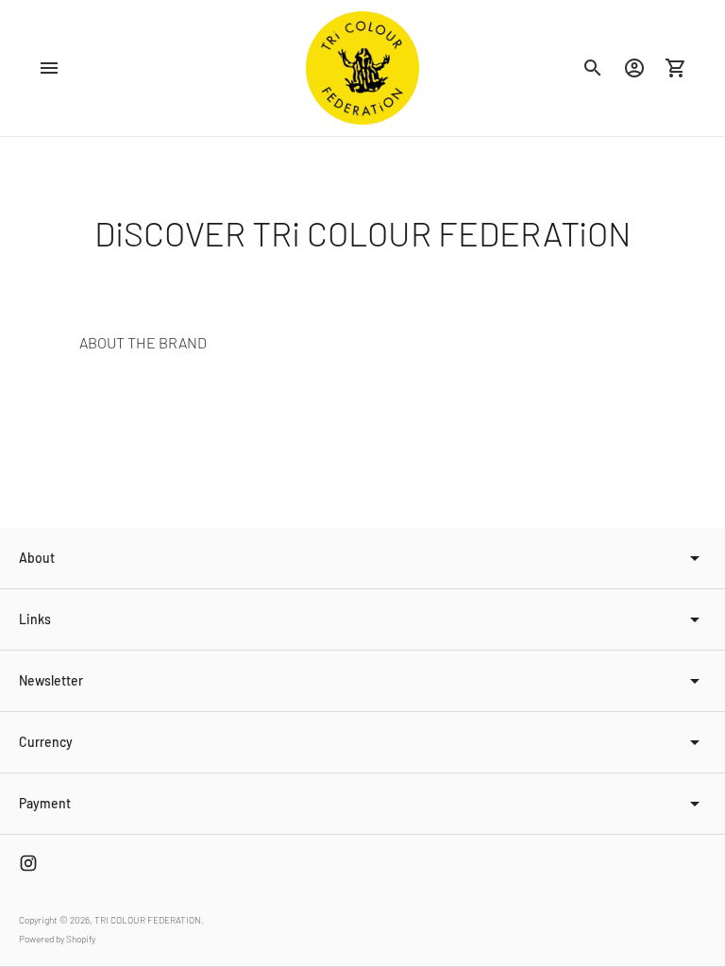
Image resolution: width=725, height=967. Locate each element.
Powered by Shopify (57, 938)
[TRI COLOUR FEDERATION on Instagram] (28, 863)
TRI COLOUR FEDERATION (147, 919)
